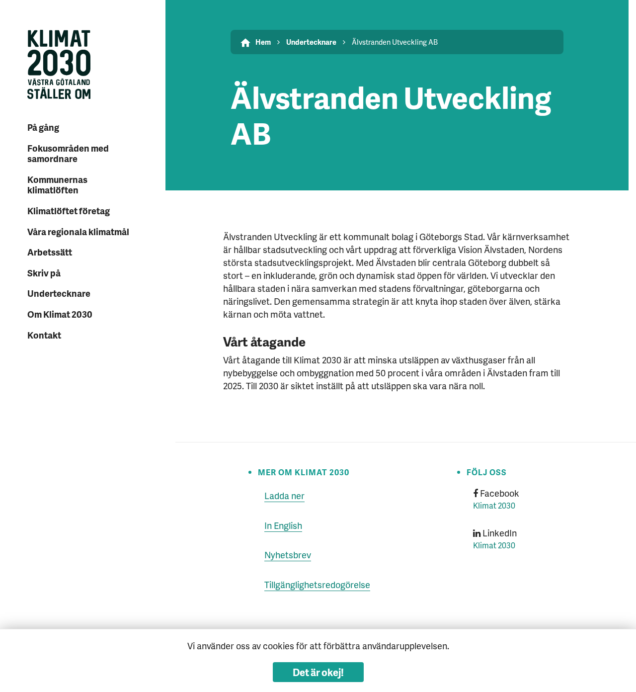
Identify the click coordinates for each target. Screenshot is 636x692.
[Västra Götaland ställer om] (81, 66)
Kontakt (44, 335)
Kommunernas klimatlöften (57, 184)
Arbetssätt (49, 252)
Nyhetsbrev (287, 554)
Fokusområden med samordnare (68, 153)
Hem (263, 42)
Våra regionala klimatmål (78, 231)
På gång (43, 127)
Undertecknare (58, 293)
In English (283, 525)
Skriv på (44, 272)
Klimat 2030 (494, 505)
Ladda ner (284, 495)
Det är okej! (318, 672)
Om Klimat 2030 (59, 314)
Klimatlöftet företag (68, 210)
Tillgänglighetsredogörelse (317, 584)
